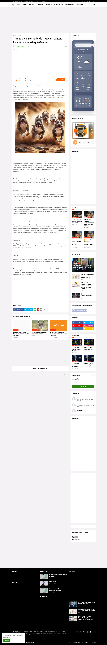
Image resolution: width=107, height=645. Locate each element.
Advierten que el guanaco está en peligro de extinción (39, 332)
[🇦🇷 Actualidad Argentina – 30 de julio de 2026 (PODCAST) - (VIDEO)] (76, 276)
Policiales (19, 35)
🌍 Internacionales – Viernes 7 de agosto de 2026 (86, 295)
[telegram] (90, 632)
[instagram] (89, 1)
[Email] (41, 309)
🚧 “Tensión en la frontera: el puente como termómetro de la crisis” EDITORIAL (76, 243)
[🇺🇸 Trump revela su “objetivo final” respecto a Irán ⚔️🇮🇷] (73, 604)
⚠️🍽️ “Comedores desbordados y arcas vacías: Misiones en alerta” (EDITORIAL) (89, 243)
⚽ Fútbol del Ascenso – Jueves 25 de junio (76, 349)
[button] (90, 5)
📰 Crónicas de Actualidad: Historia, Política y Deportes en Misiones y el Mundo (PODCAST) (86, 285)
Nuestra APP (44, 1)
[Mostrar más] (44, 309)
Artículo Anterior (16, 374)
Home (69, 641)
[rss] (93, 1)
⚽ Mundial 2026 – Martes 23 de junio (88, 364)
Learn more (11, 637)
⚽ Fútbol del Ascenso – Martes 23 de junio (76, 365)
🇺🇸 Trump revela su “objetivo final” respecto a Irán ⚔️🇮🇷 (86, 603)
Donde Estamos (58, 4)
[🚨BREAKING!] (44, 583)
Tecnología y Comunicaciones (27, 642)
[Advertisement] (54, 20)
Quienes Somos (18, 1)
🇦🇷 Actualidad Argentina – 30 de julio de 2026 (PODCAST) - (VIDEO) (87, 276)
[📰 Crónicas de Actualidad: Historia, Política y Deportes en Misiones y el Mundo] (76, 284)
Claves (40, 4)
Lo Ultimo (31, 4)
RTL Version (93, 642)
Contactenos (32, 1)
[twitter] (84, 1)
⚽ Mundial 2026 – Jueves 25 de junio (88, 348)
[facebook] (82, 1)
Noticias (48, 4)
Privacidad (25, 1)
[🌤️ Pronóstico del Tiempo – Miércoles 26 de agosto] (44, 590)
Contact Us (90, 641)
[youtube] (87, 1)
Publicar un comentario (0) (40, 368)
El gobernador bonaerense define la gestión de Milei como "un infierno (58, 333)
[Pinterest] (38, 309)
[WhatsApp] (35, 309)
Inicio (13, 1)
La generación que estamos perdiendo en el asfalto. (77, 221)
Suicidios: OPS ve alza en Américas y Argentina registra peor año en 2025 (21, 333)
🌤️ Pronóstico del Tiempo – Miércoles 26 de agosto (56, 589)
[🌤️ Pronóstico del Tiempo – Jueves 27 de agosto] (44, 576)
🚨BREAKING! (52, 581)
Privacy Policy (82, 641)
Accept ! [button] (7, 640)
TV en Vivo (38, 1)
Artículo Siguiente (63, 374)
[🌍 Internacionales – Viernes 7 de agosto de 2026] (76, 295)
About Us (74, 641)
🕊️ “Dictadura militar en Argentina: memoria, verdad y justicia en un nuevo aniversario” (89, 223)
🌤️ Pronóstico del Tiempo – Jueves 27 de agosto (58, 575)
